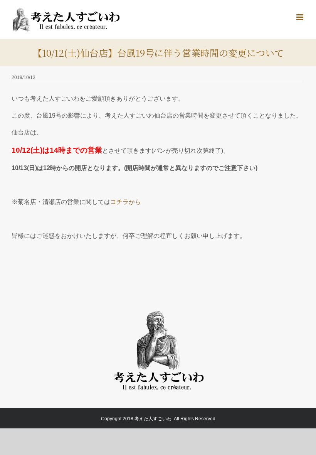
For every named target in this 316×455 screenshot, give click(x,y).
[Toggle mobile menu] (300, 17)
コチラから (125, 202)
